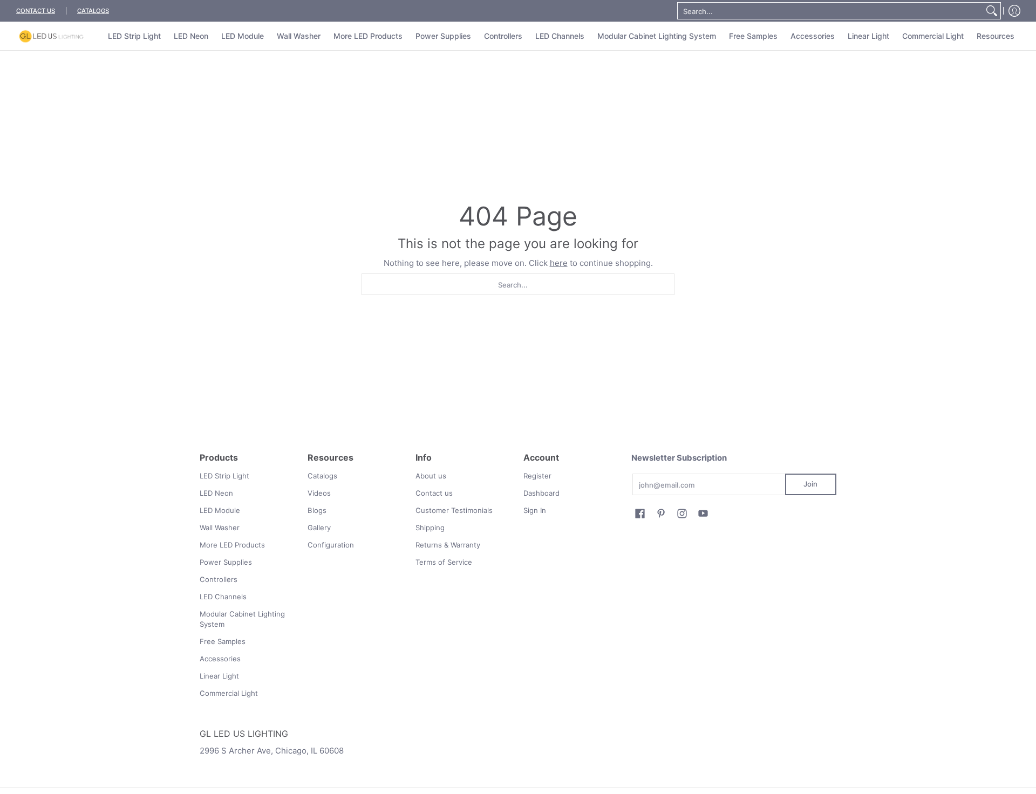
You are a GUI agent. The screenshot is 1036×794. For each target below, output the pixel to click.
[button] (640, 513)
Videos (319, 493)
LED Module (220, 510)
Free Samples (223, 641)
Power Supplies (226, 562)
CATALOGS (93, 11)
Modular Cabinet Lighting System (242, 619)
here (559, 263)
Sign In (534, 510)
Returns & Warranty (447, 544)
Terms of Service (443, 562)
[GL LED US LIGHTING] (51, 36)
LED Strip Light (224, 475)
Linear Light (219, 676)
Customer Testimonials (454, 510)
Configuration (331, 544)
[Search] (991, 11)
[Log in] (1014, 11)
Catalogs (322, 475)
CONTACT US (35, 11)
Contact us (434, 493)
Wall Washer (220, 527)
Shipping (430, 527)
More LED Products (232, 544)
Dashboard (541, 493)
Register (537, 475)
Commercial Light (229, 693)
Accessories (220, 658)
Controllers (218, 579)
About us (430, 475)
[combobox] (830, 11)
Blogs (317, 510)
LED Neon (216, 493)
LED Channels (223, 596)
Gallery (319, 527)
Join (810, 484)
